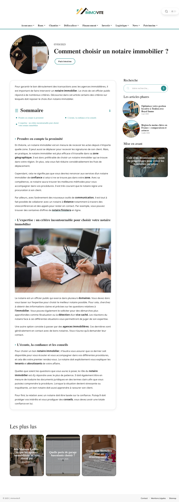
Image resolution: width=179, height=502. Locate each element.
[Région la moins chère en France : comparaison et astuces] (131, 128)
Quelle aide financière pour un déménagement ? (99, 453)
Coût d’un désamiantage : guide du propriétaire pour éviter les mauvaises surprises (146, 160)
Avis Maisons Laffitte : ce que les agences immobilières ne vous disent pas (26, 453)
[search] (166, 11)
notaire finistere (61, 210)
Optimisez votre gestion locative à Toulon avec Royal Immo (153, 108)
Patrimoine (65, 61)
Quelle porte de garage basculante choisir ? (63, 453)
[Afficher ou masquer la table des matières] (77, 110)
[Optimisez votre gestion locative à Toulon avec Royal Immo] (131, 109)
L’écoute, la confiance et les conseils (82, 117)
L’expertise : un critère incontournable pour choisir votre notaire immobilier (38, 124)
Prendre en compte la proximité (30, 117)
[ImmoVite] (89, 11)
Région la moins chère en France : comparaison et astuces (154, 127)
